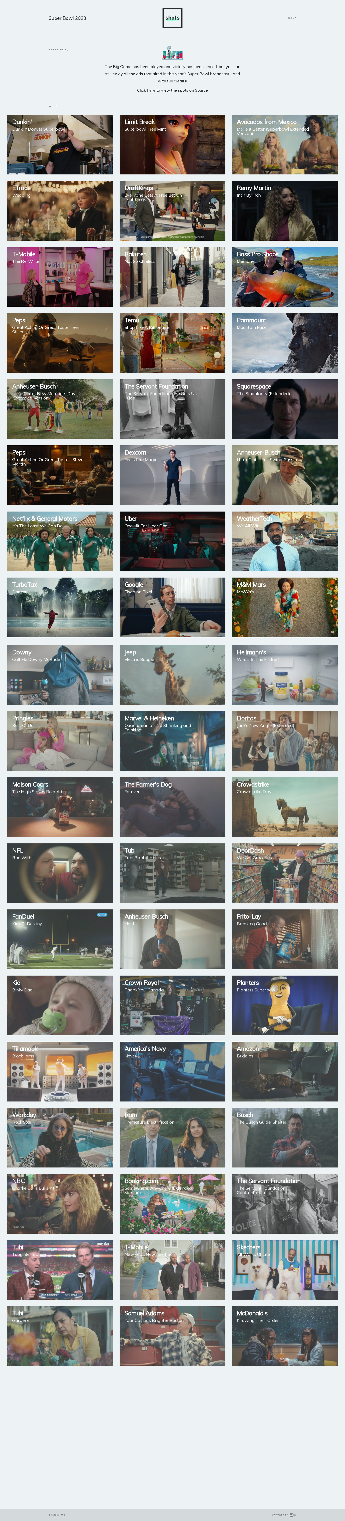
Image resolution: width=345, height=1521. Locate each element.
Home (292, 18)
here (151, 90)
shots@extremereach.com (113, 1486)
